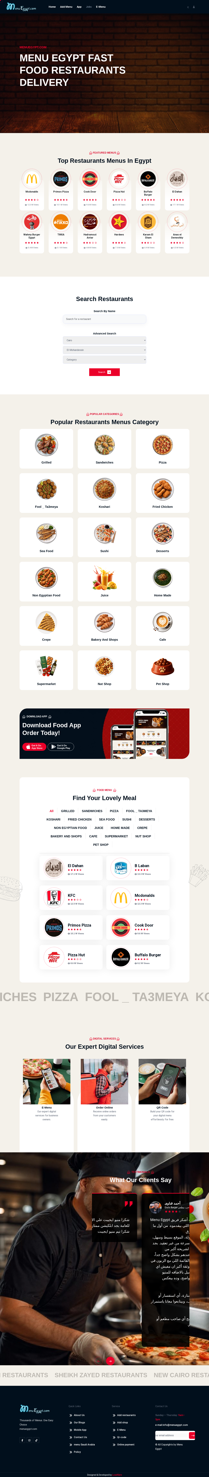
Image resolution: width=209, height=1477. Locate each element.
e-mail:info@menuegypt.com (171, 1425)
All (52, 811)
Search (102, 372)
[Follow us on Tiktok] (36, 1440)
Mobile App (80, 1429)
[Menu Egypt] (21, 6)
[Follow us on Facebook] (22, 1440)
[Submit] (193, 1435)
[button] (98, 1361)
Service (116, 1406)
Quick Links (75, 1406)
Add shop (122, 1422)
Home (52, 6)
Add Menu (66, 6)
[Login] (193, 6)
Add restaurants (126, 1415)
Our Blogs (79, 1422)
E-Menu (101, 6)
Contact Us (80, 1437)
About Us (79, 1415)
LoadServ (117, 1475)
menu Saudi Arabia (84, 1444)
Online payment (125, 1444)
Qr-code (121, 1437)
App (79, 6)
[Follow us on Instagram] (29, 1440)
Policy (77, 1451)
